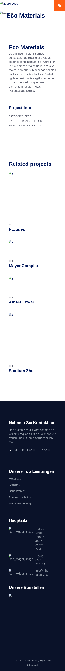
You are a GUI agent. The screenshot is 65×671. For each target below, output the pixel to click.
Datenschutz (32, 665)
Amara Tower (21, 302)
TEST (28, 116)
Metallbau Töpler (29, 660)
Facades (35, 125)
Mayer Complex (24, 265)
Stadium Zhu (21, 370)
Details (23, 125)
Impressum (45, 660)
